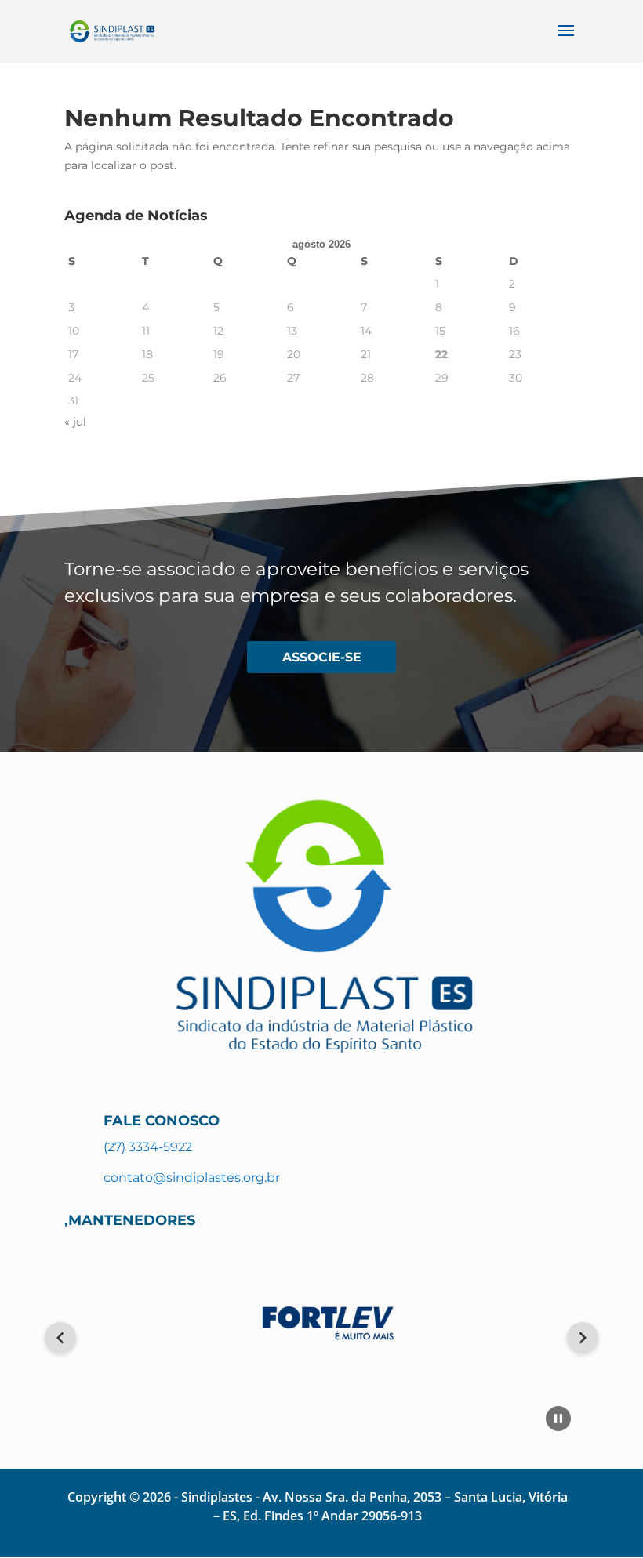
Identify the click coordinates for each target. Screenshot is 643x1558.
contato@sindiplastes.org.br (192, 1177)
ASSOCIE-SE (321, 657)
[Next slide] (582, 1337)
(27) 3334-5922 (148, 1147)
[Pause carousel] (558, 1418)
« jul (75, 422)
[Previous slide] (60, 1337)
